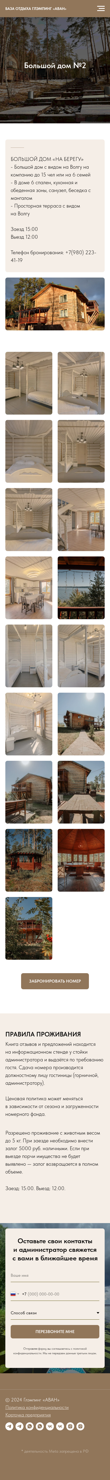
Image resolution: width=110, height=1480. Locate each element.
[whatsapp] (30, 1426)
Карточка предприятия (28, 1415)
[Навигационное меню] (101, 8)
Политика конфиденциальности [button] (37, 1407)
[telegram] (9, 1426)
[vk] (50, 1426)
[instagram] (70, 1426)
